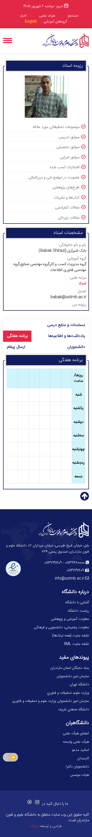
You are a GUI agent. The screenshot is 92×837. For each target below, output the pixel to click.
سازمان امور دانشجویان (72, 676)
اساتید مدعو (80, 750)
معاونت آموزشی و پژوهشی (70, 619)
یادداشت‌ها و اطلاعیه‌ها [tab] (66, 336)
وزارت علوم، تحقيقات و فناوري (68, 693)
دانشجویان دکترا (77, 767)
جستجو (73, 16)
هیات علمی (47, 16)
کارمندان (83, 758)
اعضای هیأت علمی (76, 733)
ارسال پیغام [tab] (16, 347)
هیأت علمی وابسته (76, 742)
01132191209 (53, 563)
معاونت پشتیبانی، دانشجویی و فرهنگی (61, 627)
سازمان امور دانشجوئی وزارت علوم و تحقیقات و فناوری (50, 701)
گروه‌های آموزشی (55, 22)
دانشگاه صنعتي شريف (73, 710)
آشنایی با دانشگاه (77, 602)
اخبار (23, 16)
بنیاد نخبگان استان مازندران (69, 668)
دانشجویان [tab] (76, 347)
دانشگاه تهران (79, 685)
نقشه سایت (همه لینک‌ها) (70, 636)
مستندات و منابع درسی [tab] (66, 325)
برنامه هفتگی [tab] (17, 336)
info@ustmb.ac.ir (69, 579)
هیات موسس (79, 775)
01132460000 (75, 563)
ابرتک (34, 826)
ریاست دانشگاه (78, 611)
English (31, 22)
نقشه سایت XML (76, 644)
